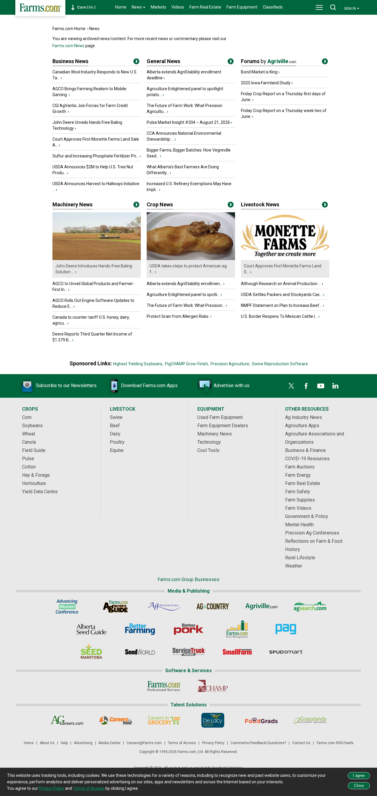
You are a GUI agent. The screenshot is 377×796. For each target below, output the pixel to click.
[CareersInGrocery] (164, 720)
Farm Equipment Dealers (222, 425)
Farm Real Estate (205, 7)
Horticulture (34, 483)
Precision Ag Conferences (312, 533)
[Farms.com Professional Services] (164, 686)
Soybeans (32, 425)
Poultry (117, 442)
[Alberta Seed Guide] (91, 629)
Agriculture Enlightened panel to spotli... (183, 294)
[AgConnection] (164, 606)
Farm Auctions (300, 467)
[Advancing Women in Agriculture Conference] (67, 606)
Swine (116, 417)
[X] (291, 386)
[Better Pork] (188, 629)
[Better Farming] (140, 629)
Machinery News (72, 204)
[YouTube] (321, 386)
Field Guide (33, 450)
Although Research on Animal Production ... (281, 283)
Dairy (115, 434)
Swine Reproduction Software (280, 363)
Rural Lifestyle (300, 557)
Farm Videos (298, 508)
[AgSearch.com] (310, 606)
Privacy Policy (213, 743)
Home (120, 7)
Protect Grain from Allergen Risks (178, 316)
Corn (27, 417)
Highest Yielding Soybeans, (138, 363)
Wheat (28, 434)
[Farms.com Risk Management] (237, 629)
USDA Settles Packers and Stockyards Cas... (281, 294)
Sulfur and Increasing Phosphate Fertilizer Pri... (95, 156)
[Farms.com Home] (40, 8)
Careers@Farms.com (144, 743)
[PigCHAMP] (212, 686)
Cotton (29, 467)
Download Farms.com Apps (149, 385)
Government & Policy (306, 516)
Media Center (109, 743)
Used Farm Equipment (220, 417)
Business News (70, 61)
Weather (293, 566)
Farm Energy (298, 475)
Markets (158, 7)
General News (163, 61)
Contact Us (301, 743)
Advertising (83, 743)
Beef (115, 425)
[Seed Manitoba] (91, 652)
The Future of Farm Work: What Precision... (186, 305)
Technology (209, 442)
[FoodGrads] (261, 720)
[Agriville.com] (261, 606)
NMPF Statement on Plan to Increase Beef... (281, 305)
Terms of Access (182, 743)
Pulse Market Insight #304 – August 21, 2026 (188, 122)
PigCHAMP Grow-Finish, (187, 363)
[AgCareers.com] (67, 720)
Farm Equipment (241, 7)
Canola (29, 442)
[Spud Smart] (285, 652)
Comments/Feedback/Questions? (258, 743)
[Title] (136, 62)
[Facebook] (306, 386)
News (94, 28)
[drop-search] (333, 7)
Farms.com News (68, 45)
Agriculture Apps (302, 425)
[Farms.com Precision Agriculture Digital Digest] (285, 629)
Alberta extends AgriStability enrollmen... (184, 283)
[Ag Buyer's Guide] (115, 606)
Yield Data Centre (40, 491)
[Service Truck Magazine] (188, 652)
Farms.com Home (68, 28)
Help (64, 743)
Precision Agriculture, (230, 363)
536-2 (86, 7)
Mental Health (299, 524)
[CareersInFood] (115, 720)
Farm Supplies (300, 500)
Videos (177, 7)
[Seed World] (140, 652)
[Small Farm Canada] (237, 652)
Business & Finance (305, 450)
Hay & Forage (36, 475)
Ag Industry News (303, 417)
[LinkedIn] (335, 386)
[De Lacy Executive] (212, 720)
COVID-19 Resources (307, 458)
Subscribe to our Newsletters (66, 385)
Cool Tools (208, 450)
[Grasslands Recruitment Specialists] (310, 720)
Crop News (160, 204)
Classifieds (273, 7)
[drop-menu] (319, 7)
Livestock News (260, 204)
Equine (117, 450)
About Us (47, 743)
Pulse (28, 458)
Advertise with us (231, 385)
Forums (268, 61)
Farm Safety (297, 491)
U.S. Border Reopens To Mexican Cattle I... (279, 316)
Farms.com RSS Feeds (335, 743)
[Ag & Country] (212, 606)
